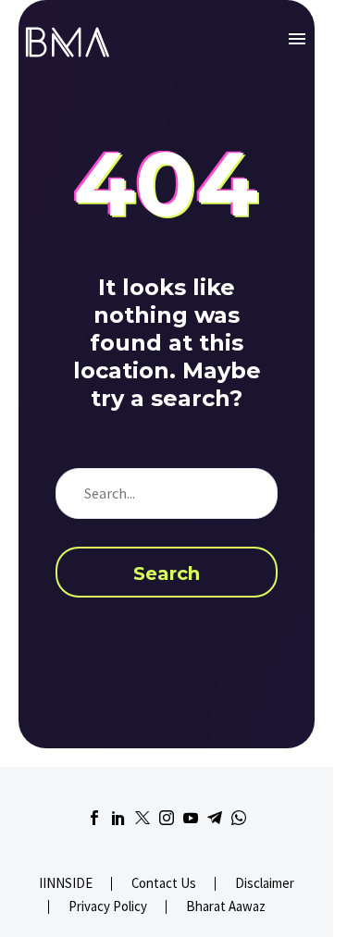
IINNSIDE (66, 884)
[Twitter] (142, 817)
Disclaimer (264, 884)
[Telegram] (214, 817)
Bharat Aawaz (226, 907)
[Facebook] (94, 817)
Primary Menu (297, 39)
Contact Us (163, 884)
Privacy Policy (107, 907)
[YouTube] (190, 817)
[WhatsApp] (238, 817)
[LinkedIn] (118, 817)
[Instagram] (166, 817)
